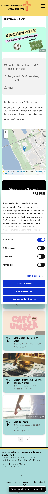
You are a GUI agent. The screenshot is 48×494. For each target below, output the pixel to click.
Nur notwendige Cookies (24, 299)
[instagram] (21, 476)
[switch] (41, 248)
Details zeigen (33, 276)
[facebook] (27, 476)
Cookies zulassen (24, 284)
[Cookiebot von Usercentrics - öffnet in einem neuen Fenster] (34, 193)
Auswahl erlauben (24, 291)
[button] (40, 6)
